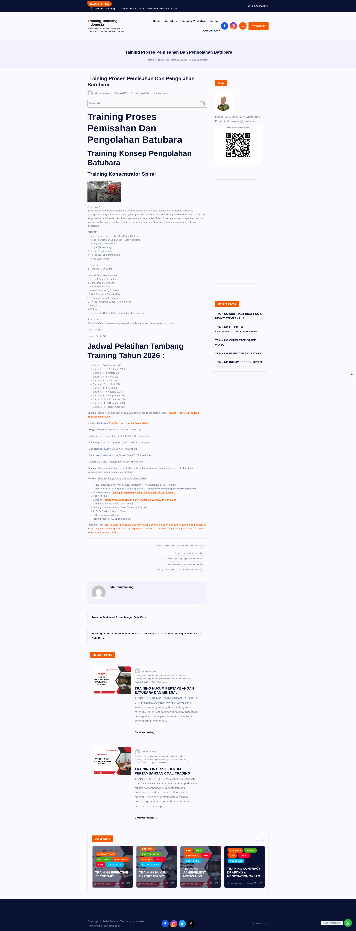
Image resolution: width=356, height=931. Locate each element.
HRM (198, 850)
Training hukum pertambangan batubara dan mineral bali (160, 675)
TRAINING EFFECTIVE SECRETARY (238, 353)
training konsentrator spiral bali (190, 553)
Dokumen (102, 859)
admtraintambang (102, 93)
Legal (159, 859)
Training (186, 21)
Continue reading (145, 732)
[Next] (262, 838)
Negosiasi (235, 861)
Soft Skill (191, 861)
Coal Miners (125, 93)
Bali (116, 93)
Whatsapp (258, 25)
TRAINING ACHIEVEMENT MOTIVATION (193, 872)
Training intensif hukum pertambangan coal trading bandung (162, 759)
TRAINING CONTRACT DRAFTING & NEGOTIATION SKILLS (242, 872)
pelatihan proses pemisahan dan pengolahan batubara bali (180, 546)
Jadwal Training (207, 21)
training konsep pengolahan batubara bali (186, 558)
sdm (99, 865)
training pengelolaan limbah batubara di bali (148, 528)
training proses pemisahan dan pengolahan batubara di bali (135, 525)
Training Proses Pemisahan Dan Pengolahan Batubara (182, 60)
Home (157, 21)
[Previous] (257, 838)
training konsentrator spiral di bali (108, 528)
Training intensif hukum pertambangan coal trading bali (159, 756)
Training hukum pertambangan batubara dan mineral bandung (163, 678)
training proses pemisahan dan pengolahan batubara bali (180, 570)
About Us (171, 21)
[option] (112, 867)
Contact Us (210, 30)
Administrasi (105, 854)
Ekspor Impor (149, 854)
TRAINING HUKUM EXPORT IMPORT (238, 362)
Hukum (145, 859)
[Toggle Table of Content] (201, 103)
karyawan (120, 859)
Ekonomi (146, 849)
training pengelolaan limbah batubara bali (185, 564)
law (231, 855)
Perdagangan (149, 865)
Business (234, 850)
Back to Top (261, 924)
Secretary (114, 865)
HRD (187, 850)
